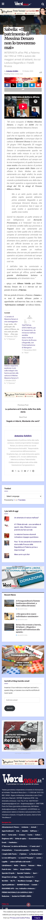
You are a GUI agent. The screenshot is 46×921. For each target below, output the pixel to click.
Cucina (29, 835)
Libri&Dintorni (6, 865)
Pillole (39, 865)
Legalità (4, 861)
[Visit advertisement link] (23, 11)
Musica (23, 865)
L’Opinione (22, 854)
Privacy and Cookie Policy (20, 918)
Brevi (4, 835)
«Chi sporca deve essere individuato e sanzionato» (27, 615)
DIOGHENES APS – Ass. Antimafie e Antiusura (18, 888)
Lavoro (38, 858)
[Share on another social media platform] (23, 90)
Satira (15, 869)
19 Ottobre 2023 (27, 71)
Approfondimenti (8, 831)
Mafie (16, 865)
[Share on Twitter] (13, 85)
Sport (35, 873)
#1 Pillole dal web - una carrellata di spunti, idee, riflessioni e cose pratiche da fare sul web (27, 527)
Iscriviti (10, 708)
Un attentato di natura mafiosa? (26, 517)
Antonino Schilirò (12, 71)
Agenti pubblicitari (8, 884)
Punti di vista (6, 869)
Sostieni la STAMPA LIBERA (21, 896)
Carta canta (12, 835)
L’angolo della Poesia (9, 854)
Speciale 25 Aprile (8, 873)
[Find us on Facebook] (2, 908)
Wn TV (12, 881)
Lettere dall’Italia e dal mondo (20, 861)
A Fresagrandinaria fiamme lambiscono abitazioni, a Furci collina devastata (28, 603)
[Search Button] (42, 4)
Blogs (37, 881)
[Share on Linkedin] (19, 85)
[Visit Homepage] (22, 4)
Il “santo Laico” (35, 846)
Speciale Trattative (23, 873)
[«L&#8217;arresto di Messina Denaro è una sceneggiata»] (13, 327)
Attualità (25, 831)
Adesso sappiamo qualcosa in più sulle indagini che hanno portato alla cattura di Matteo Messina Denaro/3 (11, 371)
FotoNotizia (13, 842)
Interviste (34, 850)
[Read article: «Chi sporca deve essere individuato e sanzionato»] (9, 616)
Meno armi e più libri (22, 554)
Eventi (4, 842)
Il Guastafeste (7, 850)
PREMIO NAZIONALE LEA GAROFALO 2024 (17, 892)
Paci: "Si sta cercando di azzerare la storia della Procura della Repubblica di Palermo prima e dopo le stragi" (27, 545)
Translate (21, 500)
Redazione (5, 896)
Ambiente (24, 827)
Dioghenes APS (7, 838)
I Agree (37, 918)
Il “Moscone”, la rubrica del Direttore (14, 846)
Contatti (34, 884)
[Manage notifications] (28, 905)
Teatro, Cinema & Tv (26, 877)
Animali (33, 827)
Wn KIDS (5, 881)
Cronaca (22, 835)
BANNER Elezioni (23, 884)
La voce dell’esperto (9, 858)
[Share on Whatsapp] (26, 85)
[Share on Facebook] (7, 85)
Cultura (37, 835)
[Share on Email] (38, 85)
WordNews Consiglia (25, 881)
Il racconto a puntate (21, 850)
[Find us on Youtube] (7, 908)
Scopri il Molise (25, 869)
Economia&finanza (35, 838)
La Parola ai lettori (35, 854)
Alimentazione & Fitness (10, 827)
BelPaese (33, 831)
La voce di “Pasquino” (26, 858)
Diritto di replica (20, 838)
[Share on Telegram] (32, 85)
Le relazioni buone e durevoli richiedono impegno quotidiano (26, 535)
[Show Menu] (3, 4)
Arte (17, 831)
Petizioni (31, 865)
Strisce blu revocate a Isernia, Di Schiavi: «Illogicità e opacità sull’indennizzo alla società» (28, 628)
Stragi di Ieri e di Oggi (9, 877)
